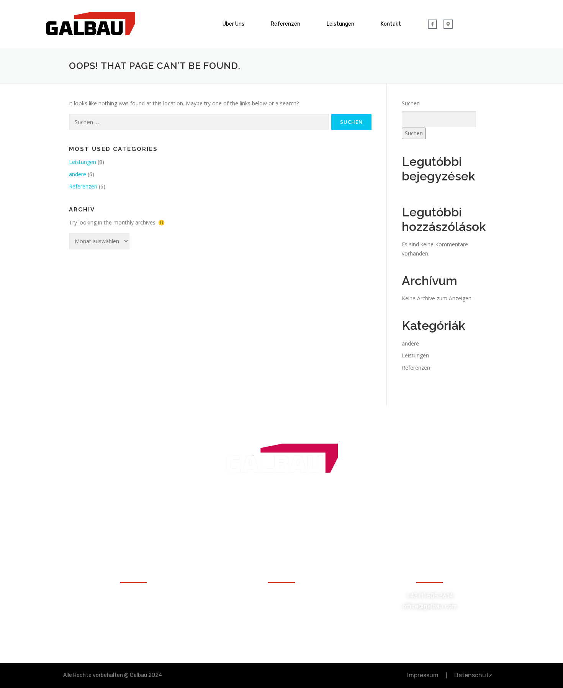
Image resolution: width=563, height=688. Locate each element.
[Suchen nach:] (199, 122)
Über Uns (233, 24)
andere (77, 174)
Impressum (423, 675)
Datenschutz (473, 675)
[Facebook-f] (432, 24)
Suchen (411, 103)
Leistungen (340, 24)
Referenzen (285, 24)
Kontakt (391, 24)
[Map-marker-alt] (448, 24)
